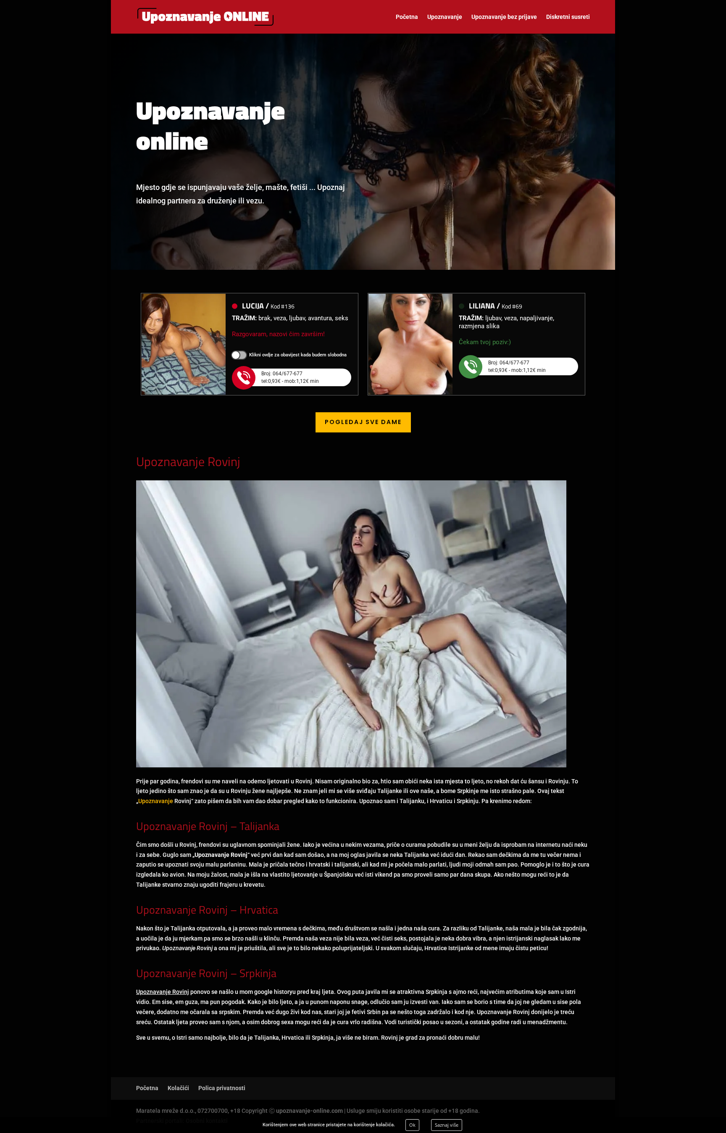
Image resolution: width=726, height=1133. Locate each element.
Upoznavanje (444, 17)
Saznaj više (446, 1125)
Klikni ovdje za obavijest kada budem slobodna (298, 355)
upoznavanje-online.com (309, 1110)
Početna (407, 17)
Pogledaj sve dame (363, 422)
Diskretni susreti (568, 17)
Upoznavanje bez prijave (504, 17)
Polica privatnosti (221, 1088)
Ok (412, 1125)
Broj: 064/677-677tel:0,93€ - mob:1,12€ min (290, 377)
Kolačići (178, 1088)
